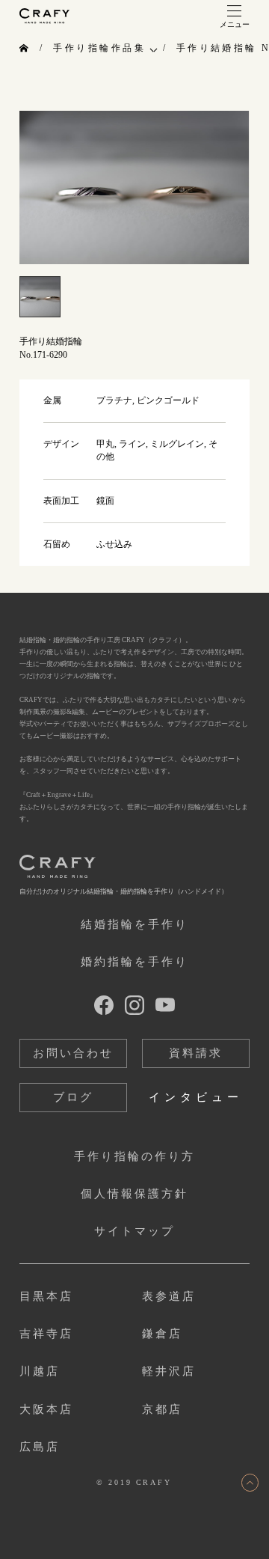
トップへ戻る (250, 1483)
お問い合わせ (73, 1053)
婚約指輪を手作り (134, 962)
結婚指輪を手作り (134, 924)
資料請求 (196, 1053)
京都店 (162, 1409)
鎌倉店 (162, 1334)
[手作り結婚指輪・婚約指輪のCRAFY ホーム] (25, 48)
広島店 (39, 1447)
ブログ (73, 1097)
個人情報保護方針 (134, 1194)
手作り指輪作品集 (99, 47)
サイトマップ (134, 1231)
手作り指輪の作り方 (134, 1156)
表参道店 (169, 1296)
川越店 (39, 1371)
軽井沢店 (169, 1371)
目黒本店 (46, 1296)
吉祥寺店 (46, 1334)
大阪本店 (46, 1409)
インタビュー (195, 1097)
